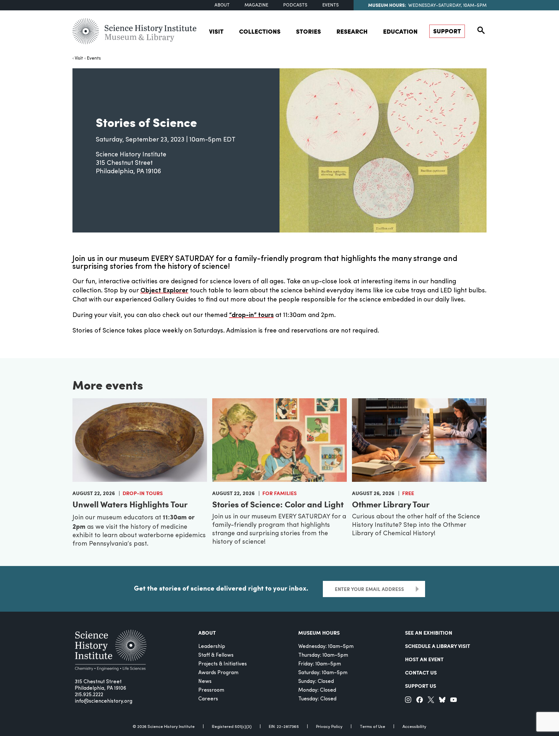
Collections (259, 31)
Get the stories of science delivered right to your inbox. (221, 588)
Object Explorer (164, 291)
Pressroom (211, 690)
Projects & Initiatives (222, 664)
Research (351, 31)
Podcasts (295, 5)
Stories (308, 31)
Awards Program (218, 672)
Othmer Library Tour (391, 504)
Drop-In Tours (143, 493)
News (205, 681)
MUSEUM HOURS (319, 632)
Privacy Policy (329, 727)
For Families (279, 493)
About (222, 5)
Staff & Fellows (216, 655)
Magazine (256, 5)
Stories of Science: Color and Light (278, 504)
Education (400, 31)
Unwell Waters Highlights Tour (130, 504)
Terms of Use (372, 727)
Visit (216, 31)
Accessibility (414, 727)
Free (408, 493)
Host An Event (424, 659)
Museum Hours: (387, 5)
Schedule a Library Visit (437, 646)
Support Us (420, 685)
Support (447, 31)
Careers (208, 699)
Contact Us (421, 672)
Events (330, 5)
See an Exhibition (428, 632)
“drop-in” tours (251, 315)
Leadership (211, 646)
